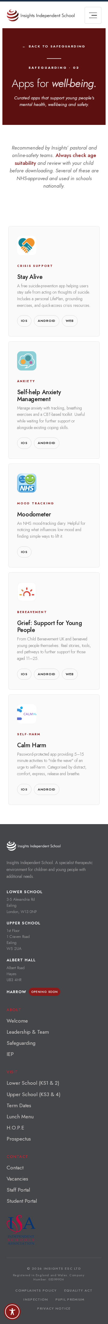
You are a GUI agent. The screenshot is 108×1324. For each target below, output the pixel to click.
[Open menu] (93, 15)
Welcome (17, 1020)
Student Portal (22, 1201)
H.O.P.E (15, 1127)
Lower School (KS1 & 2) (33, 1083)
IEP (10, 1054)
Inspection (35, 1299)
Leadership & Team (28, 1031)
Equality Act (78, 1290)
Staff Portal (18, 1189)
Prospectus (19, 1138)
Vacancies (17, 1178)
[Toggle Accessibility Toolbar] (12, 1311)
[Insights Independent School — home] (34, 846)
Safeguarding (21, 1043)
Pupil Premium (70, 1299)
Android (47, 320)
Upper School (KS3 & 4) (34, 1094)
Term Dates (19, 1105)
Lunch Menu (20, 1116)
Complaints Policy (36, 1290)
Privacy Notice (53, 1308)
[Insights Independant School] (41, 15)
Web (70, 320)
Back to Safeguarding (57, 46)
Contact (15, 1167)
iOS (24, 320)
